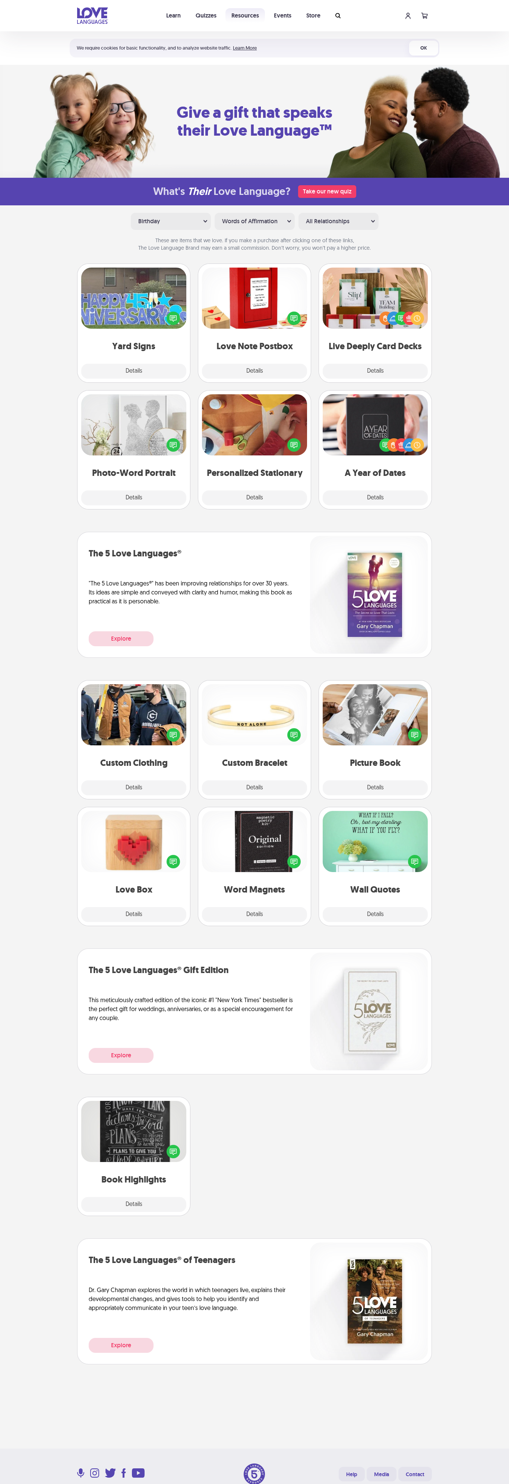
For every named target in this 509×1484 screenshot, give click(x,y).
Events (282, 15)
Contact (415, 1474)
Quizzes (206, 15)
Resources (245, 15)
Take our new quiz (327, 191)
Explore (121, 638)
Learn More (245, 48)
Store (313, 15)
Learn (173, 15)
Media (381, 1474)
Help (351, 1474)
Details (134, 371)
